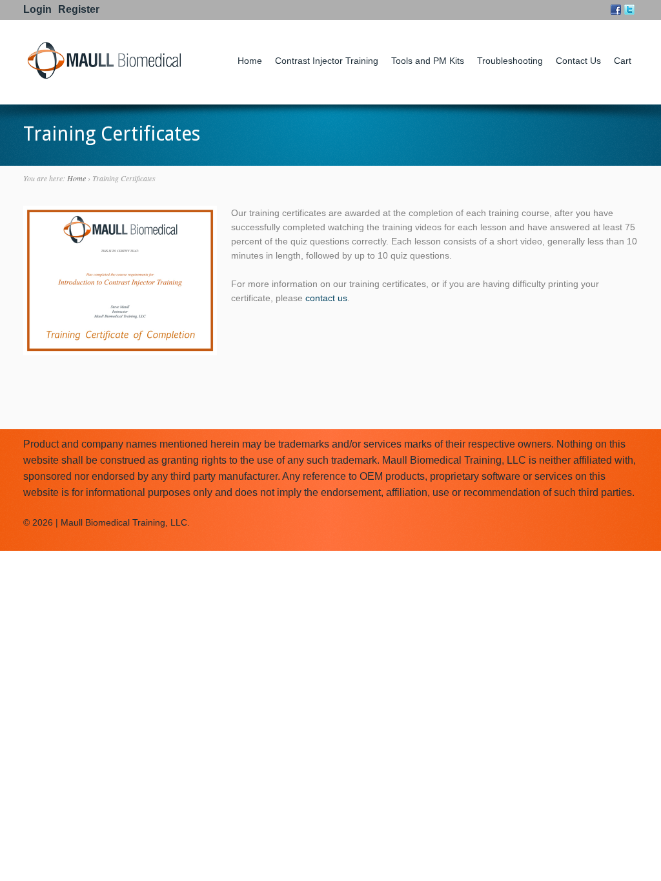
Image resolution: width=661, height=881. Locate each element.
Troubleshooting (510, 60)
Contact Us (578, 60)
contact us (326, 298)
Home (250, 60)
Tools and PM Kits (427, 60)
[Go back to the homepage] (104, 77)
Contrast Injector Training (326, 60)
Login (37, 9)
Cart (622, 60)
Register (78, 9)
